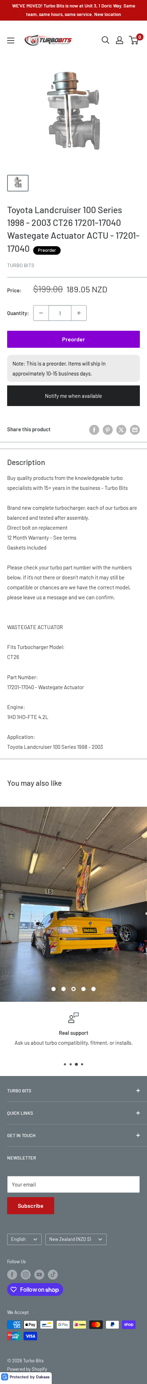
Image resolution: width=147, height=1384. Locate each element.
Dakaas (43, 1376)
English (18, 1239)
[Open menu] (10, 40)
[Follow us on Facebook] (12, 1275)
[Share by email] (135, 429)
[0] (134, 40)
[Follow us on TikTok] (53, 1275)
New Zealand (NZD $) (70, 1239)
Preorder (73, 339)
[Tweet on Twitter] (121, 429)
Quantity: (18, 313)
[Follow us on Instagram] (26, 1275)
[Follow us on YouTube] (39, 1275)
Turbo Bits (20, 265)
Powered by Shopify (27, 1369)
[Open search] (106, 40)
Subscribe (31, 1205)
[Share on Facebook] (94, 429)
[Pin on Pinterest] (108, 429)
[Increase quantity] (78, 313)
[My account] (119, 40)
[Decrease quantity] (41, 313)
